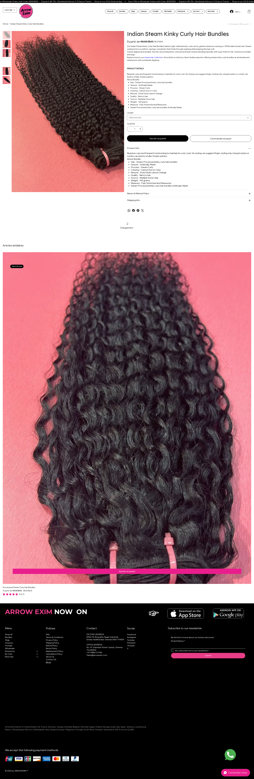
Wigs (7, 640)
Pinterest (131, 643)
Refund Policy (52, 645)
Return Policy (51, 648)
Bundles (8, 637)
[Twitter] (142, 210)
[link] (13, 594)
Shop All (8, 634)
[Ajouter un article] (140, 129)
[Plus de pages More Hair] (217, 11)
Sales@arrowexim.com (97, 655)
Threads (131, 645)
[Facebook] (133, 210)
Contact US (51, 659)
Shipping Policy (52, 643)
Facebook (131, 634)
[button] (249, 11)
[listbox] (10, 10)
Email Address (178, 641)
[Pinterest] (138, 210)
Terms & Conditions (54, 637)
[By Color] (37, 654)
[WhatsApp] (129, 210)
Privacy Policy (52, 640)
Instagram (131, 637)
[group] (127, 424)
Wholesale (10, 648)
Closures (9, 643)
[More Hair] (37, 656)
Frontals (8, 645)
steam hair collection (153, 57)
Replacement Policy (54, 651)
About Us (50, 657)
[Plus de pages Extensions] (188, 11)
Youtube (131, 640)
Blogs (48, 662)
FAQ (48, 634)
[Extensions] (37, 651)
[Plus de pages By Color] (202, 11)
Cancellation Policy (54, 654)
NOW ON (47, 612)
